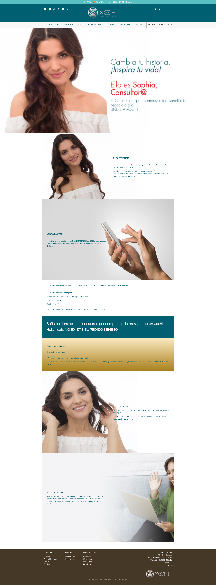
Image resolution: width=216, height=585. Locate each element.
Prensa (46, 562)
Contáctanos (167, 552)
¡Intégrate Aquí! (165, 25)
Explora (68, 552)
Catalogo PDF (54, 25)
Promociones (124, 25)
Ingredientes (69, 559)
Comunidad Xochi (50, 559)
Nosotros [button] (138, 25)
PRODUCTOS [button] (68, 25)
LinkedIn (88, 564)
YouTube (88, 562)
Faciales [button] (80, 25)
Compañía (48, 552)
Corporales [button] (110, 25)
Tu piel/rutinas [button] (94, 25)
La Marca (47, 557)
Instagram (88, 559)
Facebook (88, 557)
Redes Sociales (89, 552)
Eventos (47, 564)
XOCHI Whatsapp (165, 555)
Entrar (151, 25)
